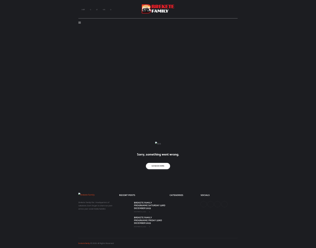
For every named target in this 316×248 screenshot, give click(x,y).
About (172, 201)
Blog (171, 212)
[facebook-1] (204, 204)
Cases (172, 207)
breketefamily (84, 243)
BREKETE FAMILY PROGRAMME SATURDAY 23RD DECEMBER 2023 (149, 205)
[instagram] (224, 204)
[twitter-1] (210, 204)
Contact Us (174, 217)
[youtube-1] (217, 204)
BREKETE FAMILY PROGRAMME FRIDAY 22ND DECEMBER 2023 (148, 220)
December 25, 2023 (140, 212)
